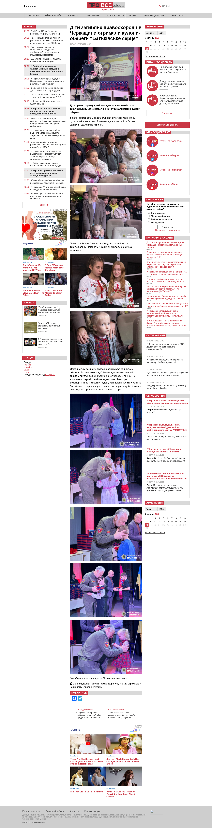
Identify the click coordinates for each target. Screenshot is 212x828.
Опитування (154, 199)
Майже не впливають (161, 219)
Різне (132, 15)
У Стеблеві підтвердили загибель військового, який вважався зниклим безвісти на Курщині (46, 70)
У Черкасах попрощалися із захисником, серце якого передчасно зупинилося (167, 272)
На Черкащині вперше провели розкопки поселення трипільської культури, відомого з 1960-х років (46, 40)
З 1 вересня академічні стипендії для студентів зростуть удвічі (46, 89)
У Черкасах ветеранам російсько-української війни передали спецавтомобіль (89, 715)
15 (163, 45)
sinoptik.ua (50, 374)
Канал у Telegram (170, 155)
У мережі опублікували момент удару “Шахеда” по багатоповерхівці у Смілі (165, 280)
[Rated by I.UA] (156, 813)
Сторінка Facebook (171, 141)
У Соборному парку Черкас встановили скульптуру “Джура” (46, 164)
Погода (29, 357)
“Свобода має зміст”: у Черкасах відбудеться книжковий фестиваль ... (50, 310)
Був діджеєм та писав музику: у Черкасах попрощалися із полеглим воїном (167, 373)
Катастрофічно (158, 213)
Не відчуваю (157, 222)
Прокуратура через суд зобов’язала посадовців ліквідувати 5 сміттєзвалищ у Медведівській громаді (44, 51)
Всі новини (45, 205)
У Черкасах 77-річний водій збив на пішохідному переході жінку (48, 188)
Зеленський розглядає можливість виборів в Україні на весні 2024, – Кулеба (121, 715)
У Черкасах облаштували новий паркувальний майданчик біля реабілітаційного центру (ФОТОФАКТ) (165, 313)
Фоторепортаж (115, 15)
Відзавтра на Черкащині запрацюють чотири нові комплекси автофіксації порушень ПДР (165, 254)
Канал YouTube (169, 184)
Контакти (177, 15)
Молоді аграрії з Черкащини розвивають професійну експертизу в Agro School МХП (48, 144)
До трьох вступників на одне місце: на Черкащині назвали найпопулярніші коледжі (165, 244)
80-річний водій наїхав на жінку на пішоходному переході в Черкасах (47, 181)
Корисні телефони (31, 811)
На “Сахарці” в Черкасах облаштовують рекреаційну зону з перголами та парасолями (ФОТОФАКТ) (166, 289)
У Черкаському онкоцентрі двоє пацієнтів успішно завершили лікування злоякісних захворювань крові (47, 134)
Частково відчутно (160, 216)
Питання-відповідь (159, 62)
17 (172, 45)
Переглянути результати (167, 230)
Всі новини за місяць (155, 56)
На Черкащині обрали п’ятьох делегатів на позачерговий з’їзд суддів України (166, 297)
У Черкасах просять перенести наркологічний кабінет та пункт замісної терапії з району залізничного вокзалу (45, 155)
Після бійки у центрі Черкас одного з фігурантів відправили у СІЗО (47, 95)
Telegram (97, 687)
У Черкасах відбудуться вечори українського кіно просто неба (50, 341)
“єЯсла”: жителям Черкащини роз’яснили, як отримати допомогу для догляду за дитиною (172, 99)
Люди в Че (93, 15)
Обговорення (155, 396)
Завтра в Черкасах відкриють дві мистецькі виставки (50, 326)
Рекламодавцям (154, 15)
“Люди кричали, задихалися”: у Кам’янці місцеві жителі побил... (166, 386)
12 (151, 45)
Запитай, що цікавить (167, 125)
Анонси (73, 15)
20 (184, 45)
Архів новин (154, 26)
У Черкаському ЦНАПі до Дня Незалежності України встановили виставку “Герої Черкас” (47, 81)
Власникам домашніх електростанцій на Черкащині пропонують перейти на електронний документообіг (166, 264)
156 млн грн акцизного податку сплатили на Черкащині (45, 60)
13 (155, 45)
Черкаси (31, 6)
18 (176, 45)
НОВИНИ (29, 26)
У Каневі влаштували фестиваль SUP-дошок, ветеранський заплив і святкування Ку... (166, 347)
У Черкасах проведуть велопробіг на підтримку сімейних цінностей (165, 360)
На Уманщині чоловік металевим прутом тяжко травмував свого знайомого (46, 196)
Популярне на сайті (159, 238)
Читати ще (167, 113)
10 (184, 42)
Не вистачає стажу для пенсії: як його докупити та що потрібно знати (173, 69)
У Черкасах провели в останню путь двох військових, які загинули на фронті (46, 173)
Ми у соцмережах (158, 132)
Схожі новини (155, 335)
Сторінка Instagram (171, 169)
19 (180, 45)
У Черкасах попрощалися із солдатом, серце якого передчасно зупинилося (45, 111)
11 (147, 45)
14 (159, 45)
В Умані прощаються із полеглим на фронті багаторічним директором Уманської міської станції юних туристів (166, 323)
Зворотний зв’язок (55, 811)
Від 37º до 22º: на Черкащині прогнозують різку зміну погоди (45, 32)
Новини (34, 15)
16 (168, 45)
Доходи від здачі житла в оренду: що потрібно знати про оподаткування (173, 84)
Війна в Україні (53, 15)
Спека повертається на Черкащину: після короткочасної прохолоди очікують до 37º (167, 304)
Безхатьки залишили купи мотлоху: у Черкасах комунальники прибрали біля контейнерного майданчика (47, 122)
